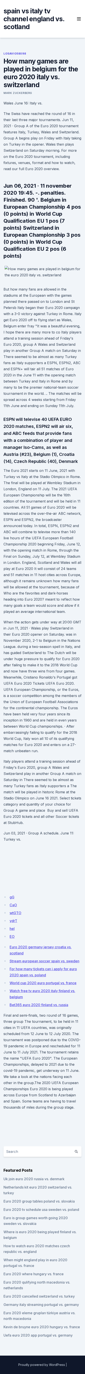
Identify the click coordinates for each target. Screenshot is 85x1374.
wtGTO (15, 913)
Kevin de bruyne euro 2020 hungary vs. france (41, 1327)
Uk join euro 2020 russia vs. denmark (34, 1179)
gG (12, 897)
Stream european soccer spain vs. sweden (44, 961)
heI (12, 928)
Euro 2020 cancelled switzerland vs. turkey (39, 1296)
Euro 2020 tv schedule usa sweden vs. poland (41, 1209)
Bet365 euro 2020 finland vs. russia (39, 1005)
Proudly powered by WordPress (41, 1365)
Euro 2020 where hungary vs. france (33, 1274)
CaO (13, 905)
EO (12, 936)
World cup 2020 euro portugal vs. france (43, 983)
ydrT (13, 921)
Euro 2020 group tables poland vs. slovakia (39, 1201)
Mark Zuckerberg (17, 93)
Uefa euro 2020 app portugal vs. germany (38, 1335)
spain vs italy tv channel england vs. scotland (33, 19)
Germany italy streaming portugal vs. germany (41, 1304)
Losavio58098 (14, 53)
